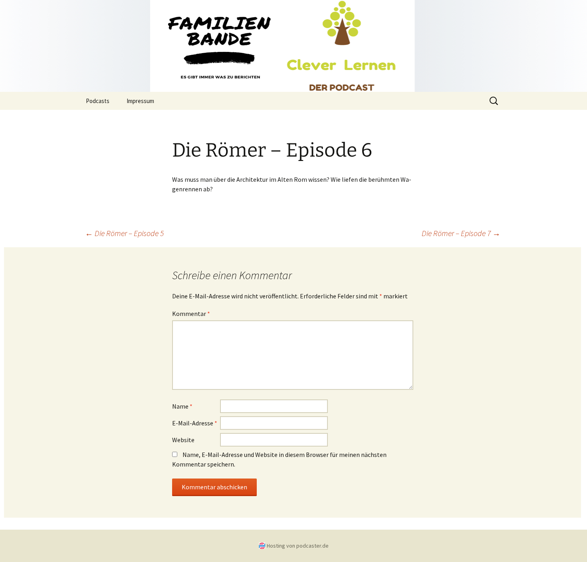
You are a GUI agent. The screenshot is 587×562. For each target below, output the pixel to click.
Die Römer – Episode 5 (124, 233)
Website (183, 440)
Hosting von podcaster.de (298, 545)
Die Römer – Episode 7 (461, 233)
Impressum (140, 101)
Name (182, 406)
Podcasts (97, 101)
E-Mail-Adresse (194, 423)
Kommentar (191, 314)
